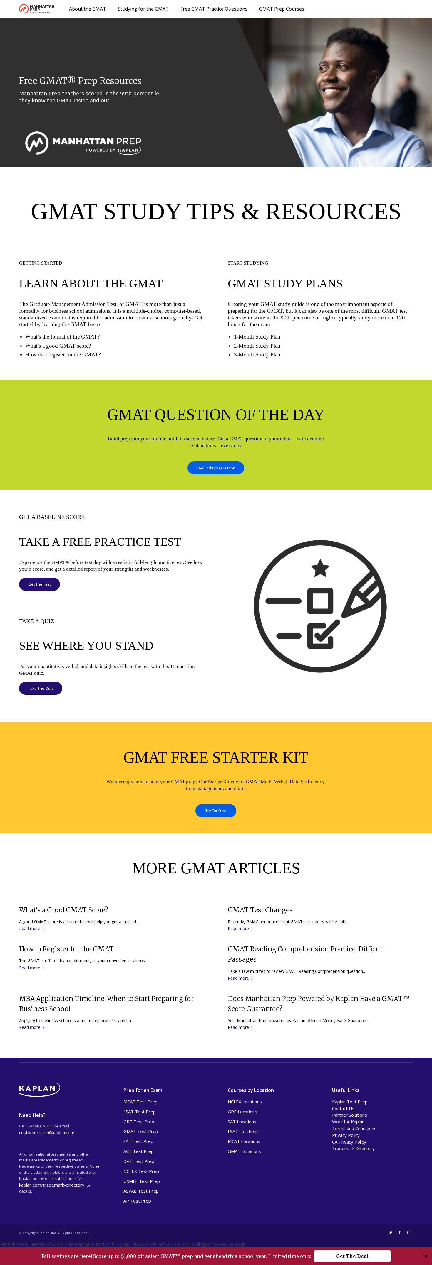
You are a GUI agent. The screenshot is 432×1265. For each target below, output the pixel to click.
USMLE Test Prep (141, 1181)
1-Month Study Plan (257, 337)
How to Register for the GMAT (66, 949)
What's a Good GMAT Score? (63, 910)
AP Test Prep (137, 1201)
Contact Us (343, 1108)
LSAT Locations (243, 1131)
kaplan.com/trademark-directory (51, 1185)
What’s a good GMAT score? (58, 346)
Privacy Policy (346, 1135)
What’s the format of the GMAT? (62, 337)
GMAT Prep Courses (281, 9)
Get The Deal (352, 1256)
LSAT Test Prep (139, 1112)
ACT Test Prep (138, 1151)
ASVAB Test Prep (141, 1191)
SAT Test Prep (138, 1141)
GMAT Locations (244, 1151)
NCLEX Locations (245, 1102)
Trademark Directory (353, 1148)
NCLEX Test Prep (141, 1171)
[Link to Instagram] (408, 1232)
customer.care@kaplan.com (46, 1132)
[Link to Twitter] (390, 1232)
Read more (29, 928)
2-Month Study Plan (257, 346)
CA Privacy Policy (349, 1142)
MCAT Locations (244, 1141)
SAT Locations (242, 1121)
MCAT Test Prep (140, 1102)
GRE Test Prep (138, 1121)
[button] (216, 1256)
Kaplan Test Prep (350, 1102)
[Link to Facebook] (399, 1232)
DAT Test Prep (138, 1161)
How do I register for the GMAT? (63, 354)
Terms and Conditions (354, 1128)
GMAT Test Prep (140, 1131)
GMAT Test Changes (260, 910)
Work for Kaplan (348, 1121)
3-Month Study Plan (257, 354)
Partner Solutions (349, 1115)
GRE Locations (242, 1112)
